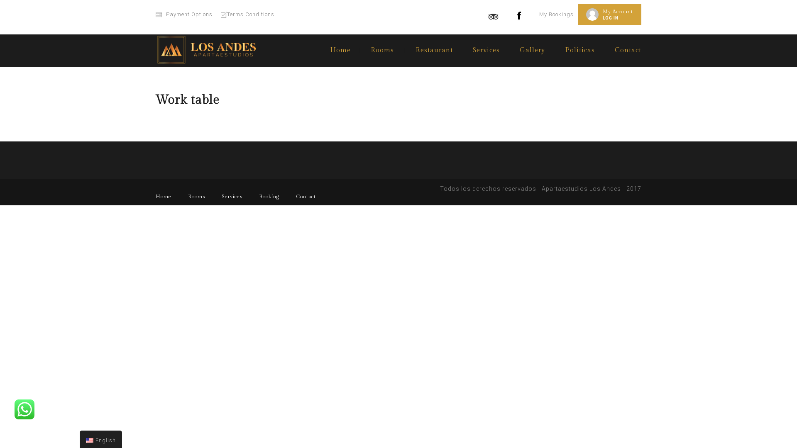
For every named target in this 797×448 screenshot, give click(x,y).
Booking (269, 197)
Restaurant (434, 50)
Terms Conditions (250, 14)
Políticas (580, 50)
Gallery (532, 50)
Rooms (196, 197)
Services (486, 50)
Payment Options (189, 14)
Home (340, 50)
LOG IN (611, 18)
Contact (628, 50)
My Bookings (556, 14)
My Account (618, 12)
